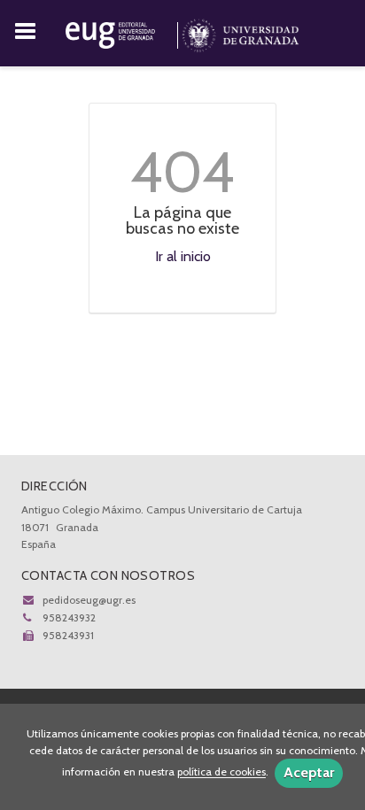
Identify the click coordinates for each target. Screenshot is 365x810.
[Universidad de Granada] (240, 32)
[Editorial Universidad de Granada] (124, 32)
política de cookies (221, 772)
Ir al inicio (183, 256)
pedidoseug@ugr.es (89, 599)
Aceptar (308, 772)
